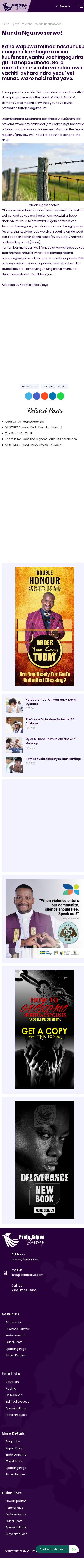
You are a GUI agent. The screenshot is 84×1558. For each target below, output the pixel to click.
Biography (13, 1441)
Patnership (13, 1322)
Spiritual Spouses (17, 1402)
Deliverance (14, 1395)
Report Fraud (14, 1448)
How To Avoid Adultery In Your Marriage (53, 759)
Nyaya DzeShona (22, 24)
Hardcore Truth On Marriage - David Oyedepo (51, 702)
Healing (11, 1389)
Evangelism (29, 386)
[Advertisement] (42, 332)
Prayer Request (16, 1355)
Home (5, 24)
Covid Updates (16, 1501)
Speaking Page (16, 1349)
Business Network (18, 1329)
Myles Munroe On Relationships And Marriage (51, 741)
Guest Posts (14, 1342)
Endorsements (16, 1335)
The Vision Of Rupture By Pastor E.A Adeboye (50, 721)
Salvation (12, 1382)
